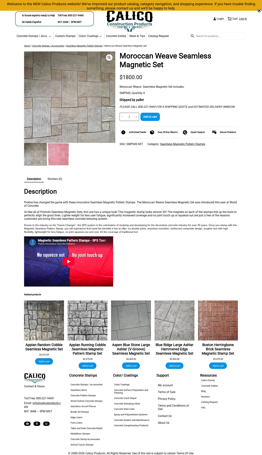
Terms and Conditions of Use (173, 407)
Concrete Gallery (116, 36)
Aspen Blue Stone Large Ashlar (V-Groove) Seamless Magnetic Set (131, 349)
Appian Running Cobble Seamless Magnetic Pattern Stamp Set (87, 349)
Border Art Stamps (80, 412)
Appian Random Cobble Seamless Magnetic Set (44, 347)
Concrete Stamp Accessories (85, 439)
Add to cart (150, 116)
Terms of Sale (166, 392)
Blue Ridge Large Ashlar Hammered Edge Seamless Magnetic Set (174, 349)
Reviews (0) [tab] (55, 179)
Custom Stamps (65, 36)
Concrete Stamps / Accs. (32, 36)
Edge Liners (76, 417)
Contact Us (165, 416)
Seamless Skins (79, 390)
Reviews (205, 396)
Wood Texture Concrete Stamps (86, 401)
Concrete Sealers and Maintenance (131, 420)
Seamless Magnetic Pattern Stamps (84, 45)
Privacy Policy (167, 399)
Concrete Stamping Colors (127, 403)
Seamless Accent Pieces (83, 406)
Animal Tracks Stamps (82, 444)
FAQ (203, 407)
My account (165, 385)
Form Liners (77, 422)
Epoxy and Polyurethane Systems (130, 414)
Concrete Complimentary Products (131, 425)
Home (27, 45)
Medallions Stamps (80, 433)
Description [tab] (34, 179)
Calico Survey (208, 380)
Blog (203, 391)
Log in (243, 18)
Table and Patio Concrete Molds (86, 428)
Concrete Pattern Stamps (83, 395)
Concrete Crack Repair (125, 398)
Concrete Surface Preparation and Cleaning (131, 391)
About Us (163, 422)
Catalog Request (158, 36)
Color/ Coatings (88, 36)
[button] (109, 57)
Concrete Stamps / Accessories (48, 45)
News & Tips (137, 36)
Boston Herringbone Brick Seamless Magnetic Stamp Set (218, 349)
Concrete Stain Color (124, 409)
